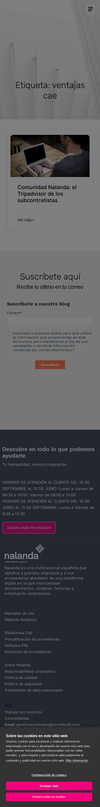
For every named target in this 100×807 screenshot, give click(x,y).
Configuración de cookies (49, 775)
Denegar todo (49, 786)
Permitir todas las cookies (49, 796)
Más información (77, 760)
